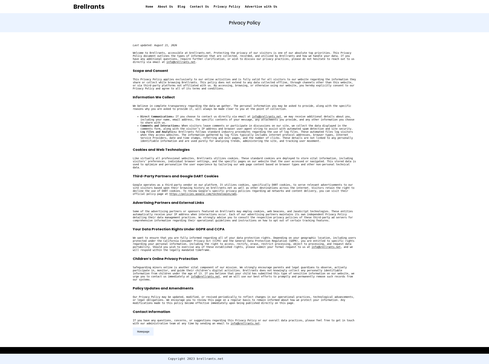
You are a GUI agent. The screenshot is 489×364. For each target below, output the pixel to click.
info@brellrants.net (180, 61)
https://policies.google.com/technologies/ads (203, 193)
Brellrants (88, 6)
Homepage (143, 331)
